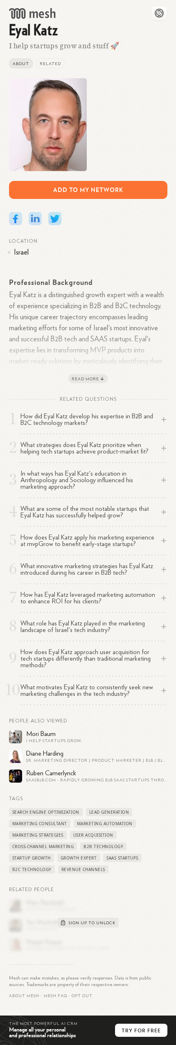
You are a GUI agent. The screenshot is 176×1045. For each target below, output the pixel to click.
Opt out (82, 996)
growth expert (79, 858)
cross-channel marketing (43, 846)
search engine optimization (45, 812)
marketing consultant (39, 823)
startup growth (31, 858)
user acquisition (93, 835)
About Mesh (24, 996)
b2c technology (32, 869)
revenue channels (83, 869)
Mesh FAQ (55, 996)
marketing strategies (37, 835)
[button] (55, 996)
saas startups (122, 858)
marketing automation (105, 823)
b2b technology (103, 846)
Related (50, 64)
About (21, 64)
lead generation (109, 812)
